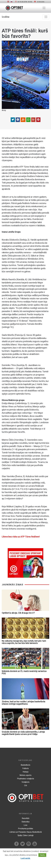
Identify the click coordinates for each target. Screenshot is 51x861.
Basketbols (25, 765)
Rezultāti (25, 818)
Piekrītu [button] (42, 855)
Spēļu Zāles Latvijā (25, 835)
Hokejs (25, 772)
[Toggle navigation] (44, 8)
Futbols (25, 768)
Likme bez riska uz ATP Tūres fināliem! (21, 536)
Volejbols (25, 782)
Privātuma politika (25, 828)
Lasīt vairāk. (25, 858)
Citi (25, 785)
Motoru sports (25, 775)
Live (25, 825)
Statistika (25, 822)
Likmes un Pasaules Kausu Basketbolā (25, 832)
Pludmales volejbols (25, 779)
